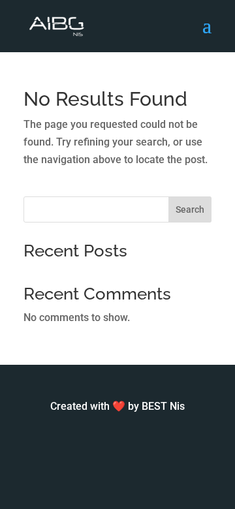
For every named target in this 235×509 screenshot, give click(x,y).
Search (190, 209)
